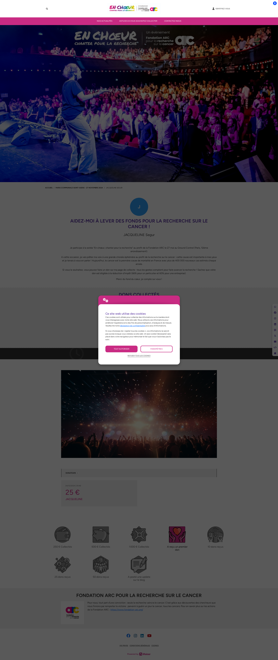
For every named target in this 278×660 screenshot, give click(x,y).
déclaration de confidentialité (132, 325)
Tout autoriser (121, 349)
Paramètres (156, 349)
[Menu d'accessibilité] (275, 3)
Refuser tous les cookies (139, 356)
